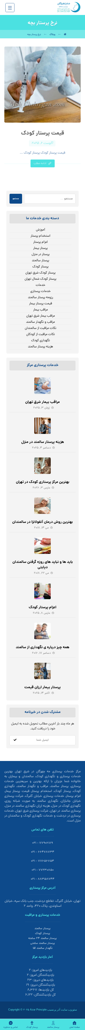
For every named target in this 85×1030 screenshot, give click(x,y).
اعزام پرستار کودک (42, 607)
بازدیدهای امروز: (41, 970)
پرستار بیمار (40, 248)
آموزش (40, 229)
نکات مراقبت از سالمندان (40, 328)
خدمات (40, 285)
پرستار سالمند (40, 260)
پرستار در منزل (41, 254)
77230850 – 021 (43, 870)
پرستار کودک (40, 266)
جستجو (16, 198)
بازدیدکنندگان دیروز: (42, 985)
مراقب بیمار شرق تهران (40, 316)
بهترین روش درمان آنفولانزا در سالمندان (42, 522)
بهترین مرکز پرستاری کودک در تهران (42, 482)
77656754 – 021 (42, 861)
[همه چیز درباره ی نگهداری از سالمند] (42, 631)
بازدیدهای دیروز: (43, 980)
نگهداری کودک (40, 340)
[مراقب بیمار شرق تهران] (42, 386)
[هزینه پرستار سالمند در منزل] (42, 425)
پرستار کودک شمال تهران (40, 279)
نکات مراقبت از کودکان (40, 334)
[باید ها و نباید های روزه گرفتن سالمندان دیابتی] (42, 545)
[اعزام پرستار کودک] (42, 591)
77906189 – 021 (42, 843)
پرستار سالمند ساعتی (42, 943)
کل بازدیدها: (45, 990)
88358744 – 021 (42, 879)
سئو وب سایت (69, 1009)
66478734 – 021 (42, 852)
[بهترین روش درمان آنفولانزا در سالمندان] (42, 505)
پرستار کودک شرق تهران (40, 272)
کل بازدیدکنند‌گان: (44, 994)
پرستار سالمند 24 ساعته (42, 938)
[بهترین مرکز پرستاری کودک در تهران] (42, 465)
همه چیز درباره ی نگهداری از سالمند (42, 647)
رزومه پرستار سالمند (40, 297)
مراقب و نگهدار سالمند (40, 322)
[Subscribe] (15, 740)
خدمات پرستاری (40, 291)
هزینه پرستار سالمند (40, 346)
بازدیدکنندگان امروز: (41, 975)
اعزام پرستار (40, 242)
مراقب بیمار (40, 309)
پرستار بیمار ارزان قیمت (42, 687)
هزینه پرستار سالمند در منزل (42, 442)
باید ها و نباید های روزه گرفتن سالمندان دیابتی (42, 564)
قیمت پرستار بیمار (40, 303)
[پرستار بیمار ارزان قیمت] (42, 671)
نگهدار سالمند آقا (42, 948)
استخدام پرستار (40, 236)
